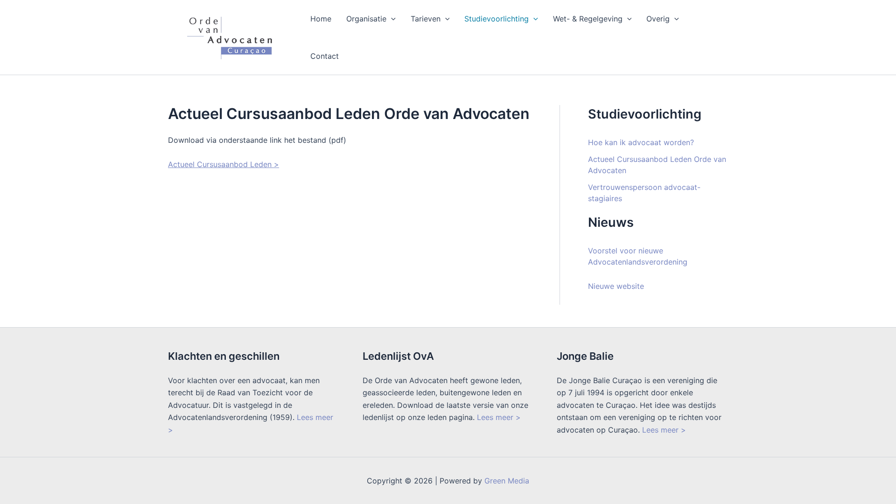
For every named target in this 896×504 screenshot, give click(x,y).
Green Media (506, 480)
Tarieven (426, 18)
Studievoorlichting (496, 18)
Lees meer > (499, 417)
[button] (391, 18)
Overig (658, 18)
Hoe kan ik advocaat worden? (641, 142)
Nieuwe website (616, 286)
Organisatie (366, 18)
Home (320, 18)
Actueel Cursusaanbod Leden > (223, 164)
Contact (324, 56)
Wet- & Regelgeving (588, 18)
